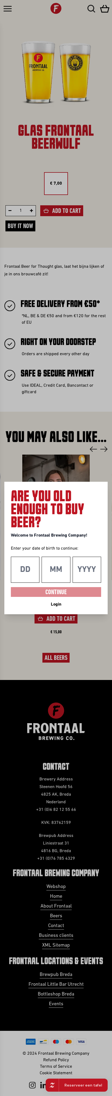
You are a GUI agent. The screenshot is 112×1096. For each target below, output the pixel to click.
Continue (56, 592)
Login (56, 604)
